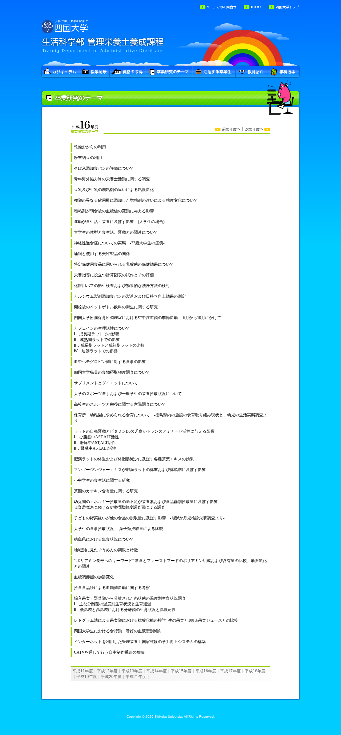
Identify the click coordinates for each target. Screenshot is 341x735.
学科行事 (283, 72)
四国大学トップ (283, 6)
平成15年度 (181, 671)
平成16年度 (205, 671)
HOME (253, 6)
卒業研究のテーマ (169, 72)
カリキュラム (60, 72)
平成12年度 (107, 671)
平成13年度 (132, 671)
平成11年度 (82, 671)
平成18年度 (255, 671)
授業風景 (94, 72)
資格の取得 (128, 72)
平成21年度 (136, 676)
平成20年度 (111, 676)
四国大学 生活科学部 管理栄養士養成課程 (170, 39)
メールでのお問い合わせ (218, 6)
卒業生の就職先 (214, 72)
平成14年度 (156, 671)
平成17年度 (230, 671)
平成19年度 (86, 676)
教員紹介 (251, 72)
